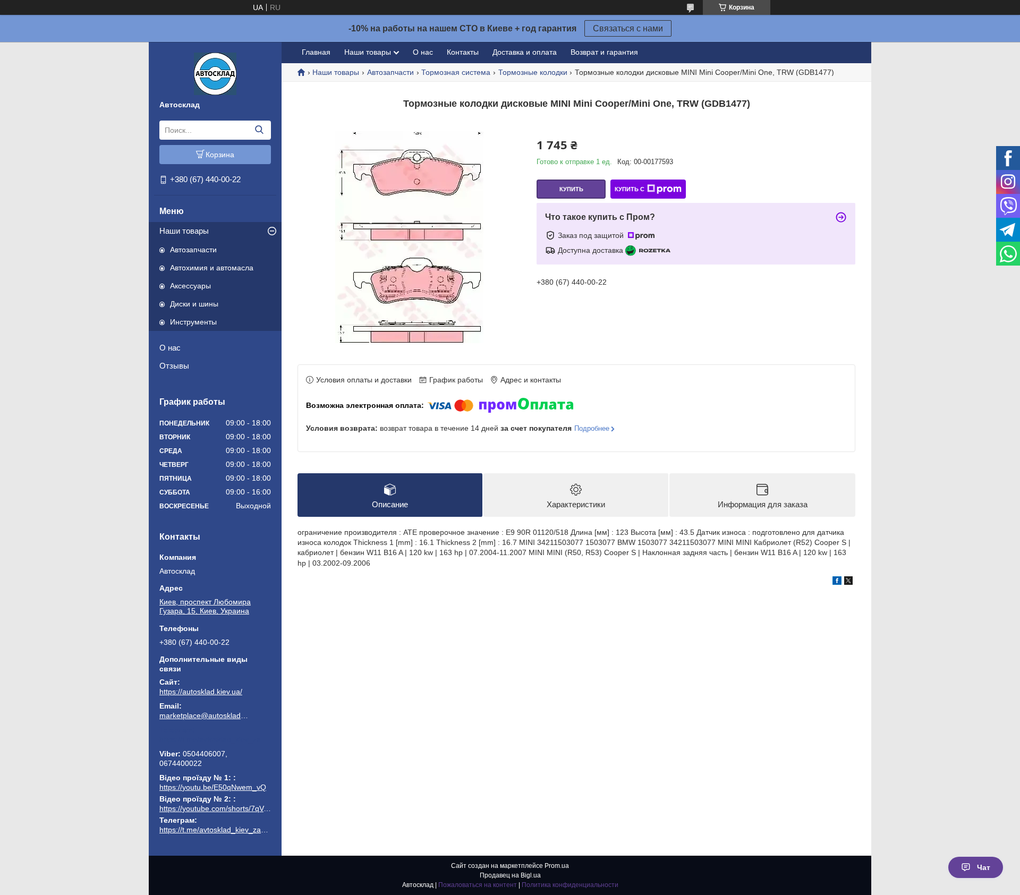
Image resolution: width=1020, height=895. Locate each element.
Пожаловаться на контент (477, 885)
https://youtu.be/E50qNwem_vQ (212, 787)
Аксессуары (190, 286)
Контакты (463, 52)
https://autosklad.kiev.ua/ (200, 691)
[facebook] (837, 582)
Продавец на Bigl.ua (510, 875)
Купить (571, 189)
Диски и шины (194, 304)
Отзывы (174, 365)
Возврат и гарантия (604, 52)
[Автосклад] (215, 73)
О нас (170, 347)
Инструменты (193, 322)
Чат (983, 867)
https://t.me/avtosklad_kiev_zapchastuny (215, 739)
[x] (848, 582)
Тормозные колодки (532, 72)
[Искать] (259, 130)
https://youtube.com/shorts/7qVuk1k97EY (228, 808)
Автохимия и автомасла (211, 267)
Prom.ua (557, 866)
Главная (316, 52)
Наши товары (184, 230)
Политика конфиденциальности (570, 885)
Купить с (629, 189)
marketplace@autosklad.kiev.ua (204, 715)
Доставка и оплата (524, 52)
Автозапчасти (193, 249)
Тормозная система (455, 72)
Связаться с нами (628, 28)
